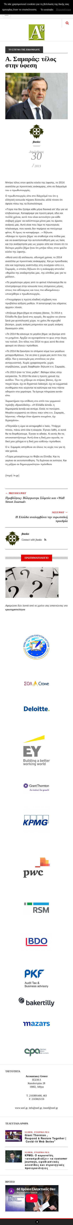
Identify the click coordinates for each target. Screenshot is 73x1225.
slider (29, 1132)
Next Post (60, 512)
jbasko (36, 141)
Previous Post (15, 493)
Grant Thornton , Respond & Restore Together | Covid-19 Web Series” (45, 1138)
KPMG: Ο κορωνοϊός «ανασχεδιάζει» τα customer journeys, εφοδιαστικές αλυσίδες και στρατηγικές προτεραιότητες (46, 1162)
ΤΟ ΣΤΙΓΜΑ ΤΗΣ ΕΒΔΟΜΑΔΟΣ (24, 49)
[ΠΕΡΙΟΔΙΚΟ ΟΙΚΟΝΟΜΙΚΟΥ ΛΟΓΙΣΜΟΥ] (36, 30)
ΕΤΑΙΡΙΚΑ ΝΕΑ (41, 1132)
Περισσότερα (63, 9)
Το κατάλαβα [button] (47, 9)
